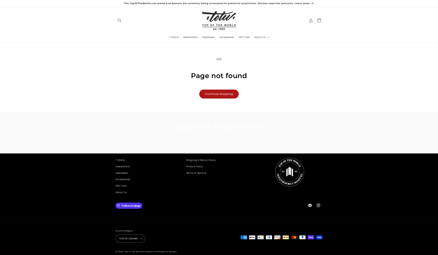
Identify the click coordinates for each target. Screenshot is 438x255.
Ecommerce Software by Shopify (160, 252)
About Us (121, 192)
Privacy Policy (194, 166)
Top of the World (133, 252)
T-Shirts (120, 160)
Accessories (122, 179)
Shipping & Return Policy (201, 160)
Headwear (121, 173)
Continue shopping (219, 93)
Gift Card (121, 185)
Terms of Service (196, 173)
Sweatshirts (122, 166)
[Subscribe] (248, 148)
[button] (119, 20)
